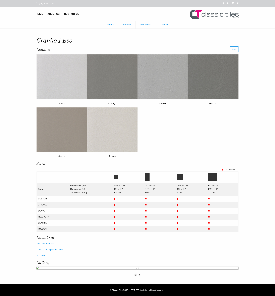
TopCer (164, 24)
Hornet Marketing (157, 290)
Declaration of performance (50, 249)
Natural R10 (231, 169)
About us (54, 14)
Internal (110, 24)
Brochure (41, 255)
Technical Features (45, 243)
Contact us (71, 14)
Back (234, 49)
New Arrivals (146, 24)
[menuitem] (42, 13)
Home (39, 14)
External (127, 24)
